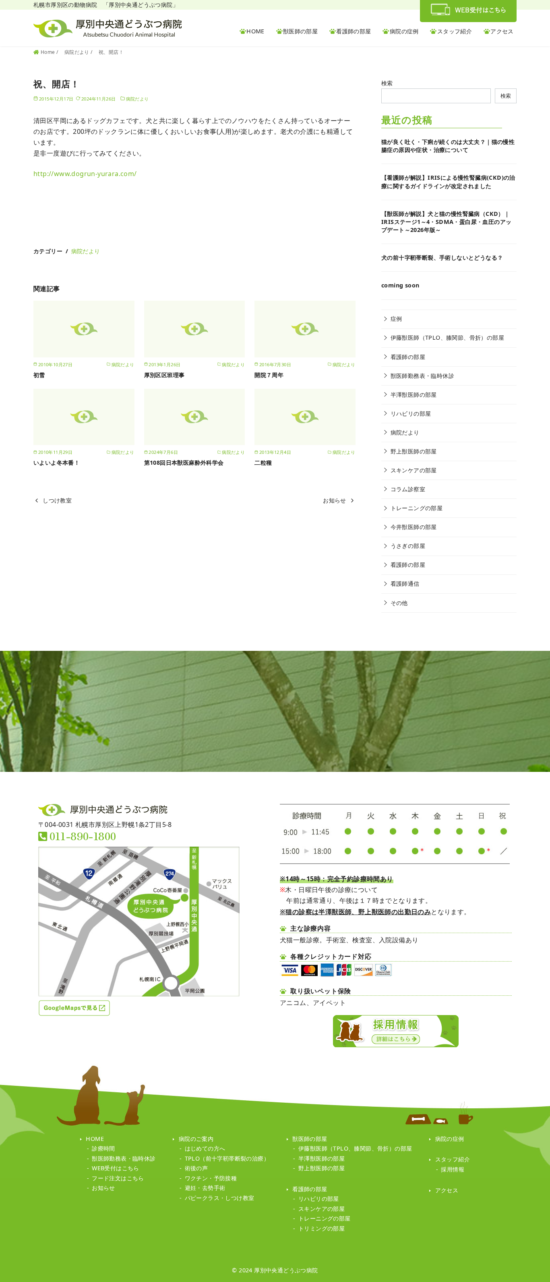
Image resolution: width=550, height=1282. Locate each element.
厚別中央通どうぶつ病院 (286, 1270)
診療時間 (103, 1148)
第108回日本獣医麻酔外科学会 (187, 462)
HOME (255, 31)
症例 (396, 318)
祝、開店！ (111, 52)
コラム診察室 (408, 489)
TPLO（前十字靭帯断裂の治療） (227, 1158)
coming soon (400, 285)
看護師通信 (405, 583)
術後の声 (196, 1168)
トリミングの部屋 (321, 1228)
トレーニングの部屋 (417, 508)
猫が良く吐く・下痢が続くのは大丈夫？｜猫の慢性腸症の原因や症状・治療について (448, 146)
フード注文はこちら (118, 1178)
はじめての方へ (205, 1148)
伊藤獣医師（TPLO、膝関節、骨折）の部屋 (447, 337)
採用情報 (452, 1169)
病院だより (77, 52)
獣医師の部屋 (300, 31)
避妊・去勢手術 (205, 1188)
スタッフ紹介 (454, 31)
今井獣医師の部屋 (414, 527)
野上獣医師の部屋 (414, 451)
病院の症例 (404, 31)
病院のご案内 (196, 1139)
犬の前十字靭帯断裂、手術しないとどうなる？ (442, 257)
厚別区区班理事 (164, 375)
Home (48, 52)
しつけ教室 (57, 500)
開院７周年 (268, 375)
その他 (399, 603)
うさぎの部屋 (408, 546)
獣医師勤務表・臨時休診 (422, 375)
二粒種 (263, 462)
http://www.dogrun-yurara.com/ (85, 173)
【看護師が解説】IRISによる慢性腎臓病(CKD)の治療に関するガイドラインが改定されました (448, 181)
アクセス (502, 31)
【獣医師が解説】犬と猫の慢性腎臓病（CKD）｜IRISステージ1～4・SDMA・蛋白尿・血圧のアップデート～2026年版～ (446, 222)
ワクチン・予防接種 (211, 1178)
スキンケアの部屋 (414, 470)
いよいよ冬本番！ (56, 462)
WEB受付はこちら (115, 1168)
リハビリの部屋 (411, 413)
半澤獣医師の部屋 (414, 394)
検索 (387, 83)
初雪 (39, 375)
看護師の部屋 (353, 31)
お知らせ (334, 500)
